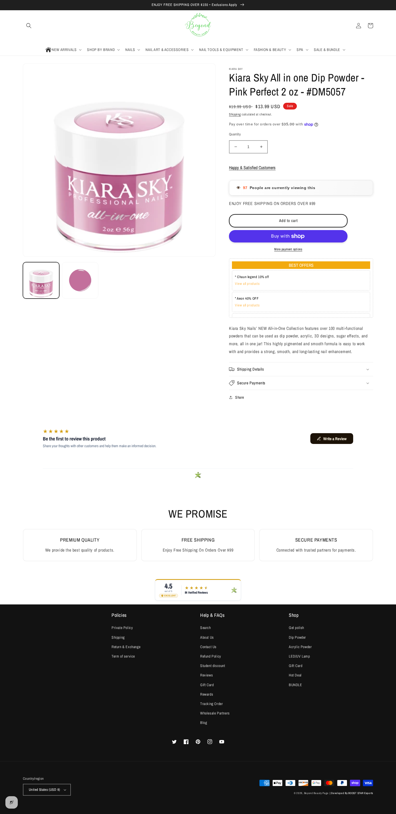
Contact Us (208, 646)
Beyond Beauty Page (316, 793)
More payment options (288, 249)
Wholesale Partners (215, 713)
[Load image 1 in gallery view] (41, 280)
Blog (203, 722)
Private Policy (122, 627)
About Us (207, 637)
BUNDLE (295, 684)
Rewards (206, 694)
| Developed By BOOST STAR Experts (351, 793)
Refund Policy (210, 656)
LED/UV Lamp (299, 656)
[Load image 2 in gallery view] (80, 280)
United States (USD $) (44, 789)
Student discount (212, 665)
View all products (247, 283)
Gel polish (296, 627)
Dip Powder (297, 637)
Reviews (206, 675)
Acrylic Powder (300, 646)
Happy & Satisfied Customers (252, 167)
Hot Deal (295, 675)
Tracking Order (211, 703)
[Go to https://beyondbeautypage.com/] (198, 25)
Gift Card (207, 684)
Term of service (123, 656)
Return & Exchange (126, 646)
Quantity (235, 134)
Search (205, 627)
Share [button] (239, 397)
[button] (29, 26)
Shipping (235, 114)
